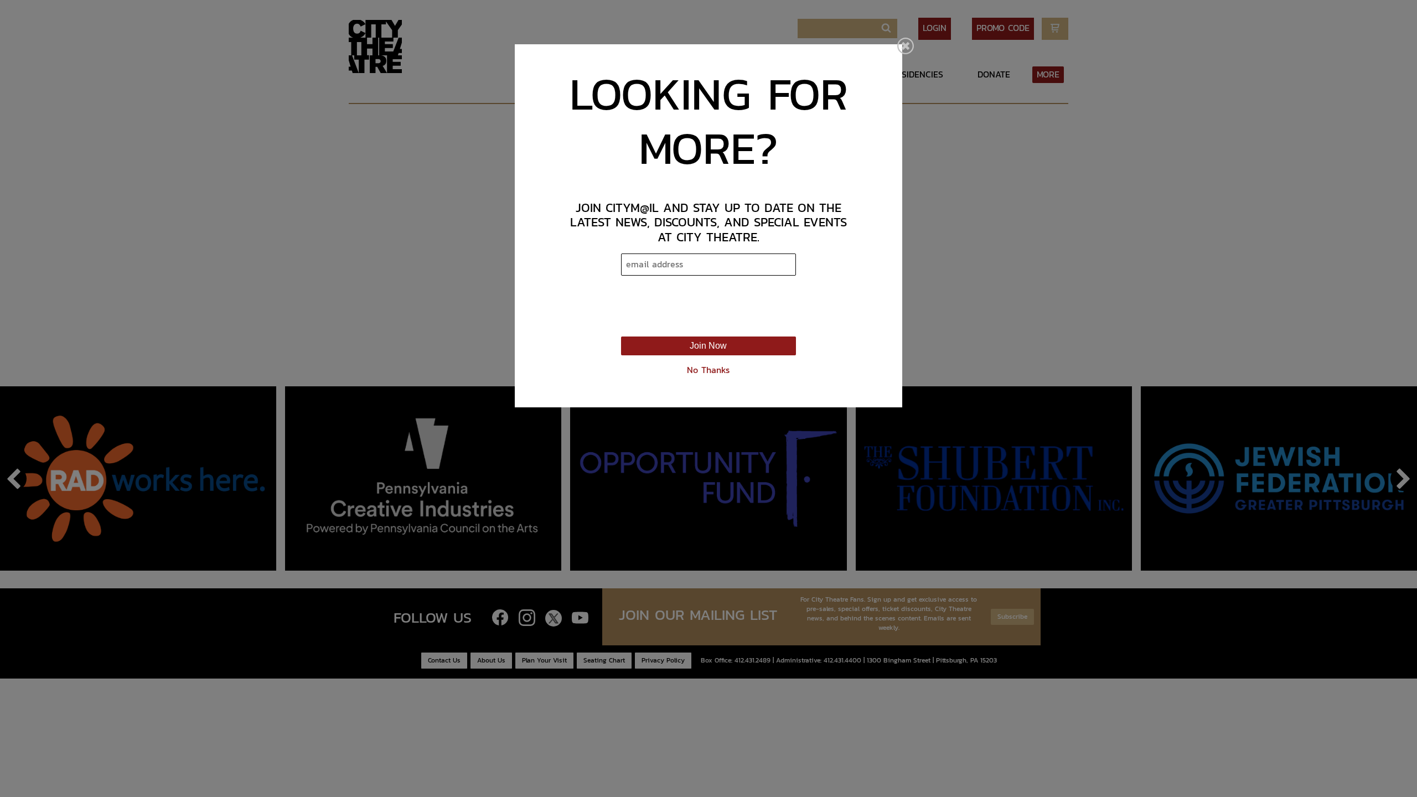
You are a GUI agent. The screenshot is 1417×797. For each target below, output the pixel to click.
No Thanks (708, 370)
